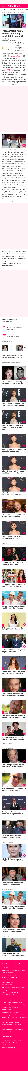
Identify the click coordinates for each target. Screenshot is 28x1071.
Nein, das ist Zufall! (13, 337)
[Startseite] (14, 6)
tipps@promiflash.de (14, 357)
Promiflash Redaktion (9, 40)
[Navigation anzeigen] (2, 5)
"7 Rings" (10, 70)
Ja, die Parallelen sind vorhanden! (14, 328)
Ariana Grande (17, 56)
